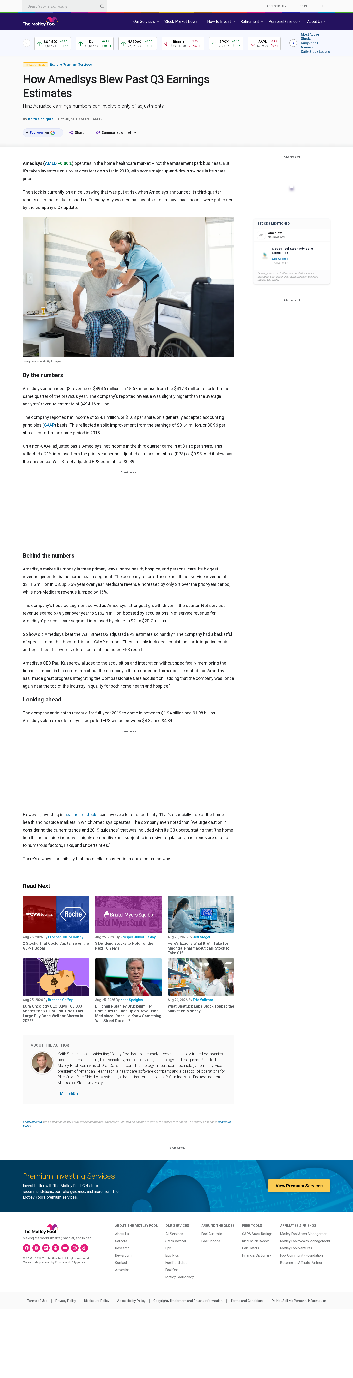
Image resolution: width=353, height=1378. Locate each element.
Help (322, 6)
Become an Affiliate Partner (301, 1263)
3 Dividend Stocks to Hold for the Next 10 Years (124, 945)
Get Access (280, 259)
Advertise (122, 1270)
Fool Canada (210, 1241)
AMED (51, 163)
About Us (122, 1234)
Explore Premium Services (71, 64)
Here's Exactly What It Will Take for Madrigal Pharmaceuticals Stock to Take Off (199, 948)
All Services (174, 1234)
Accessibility (276, 6)
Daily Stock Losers (315, 51)
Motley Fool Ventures (296, 1248)
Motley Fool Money (179, 1277)
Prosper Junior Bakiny (65, 937)
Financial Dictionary (256, 1255)
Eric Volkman (203, 1000)
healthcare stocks (81, 814)
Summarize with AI (116, 133)
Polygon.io (78, 1262)
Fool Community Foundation (301, 1255)
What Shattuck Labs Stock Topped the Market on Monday (201, 1008)
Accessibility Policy (131, 1301)
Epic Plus (172, 1255)
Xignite (59, 1262)
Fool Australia (211, 1234)
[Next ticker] (293, 43)
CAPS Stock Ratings (257, 1234)
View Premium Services (299, 1185)
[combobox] (64, 6)
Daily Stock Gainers (309, 45)
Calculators (250, 1248)
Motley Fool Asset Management (304, 1234)
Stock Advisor (175, 1241)
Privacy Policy (65, 1301)
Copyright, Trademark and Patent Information (188, 1301)
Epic (168, 1248)
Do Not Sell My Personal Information (299, 1301)
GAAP (49, 425)
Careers (121, 1241)
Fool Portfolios (176, 1263)
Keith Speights (41, 119)
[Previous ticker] (26, 43)
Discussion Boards (256, 1241)
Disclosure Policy (96, 1301)
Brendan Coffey (60, 1000)
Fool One (172, 1270)
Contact (121, 1263)
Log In (302, 6)
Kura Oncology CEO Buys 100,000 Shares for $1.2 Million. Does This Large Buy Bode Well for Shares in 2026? (53, 1013)
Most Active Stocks (310, 36)
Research (122, 1248)
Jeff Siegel (201, 937)
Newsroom (123, 1255)
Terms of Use (37, 1301)
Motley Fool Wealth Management (305, 1241)
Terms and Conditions (247, 1301)
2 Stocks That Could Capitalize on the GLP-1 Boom (56, 945)
